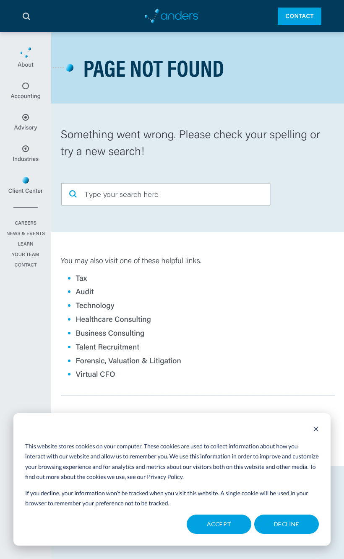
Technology (95, 305)
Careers (25, 223)
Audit (85, 291)
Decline (286, 524)
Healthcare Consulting (113, 319)
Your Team (25, 254)
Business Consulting (110, 333)
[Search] (26, 16)
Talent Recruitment (108, 347)
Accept (219, 524)
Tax (81, 278)
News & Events (25, 233)
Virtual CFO (95, 374)
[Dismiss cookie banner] (316, 430)
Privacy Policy (164, 476)
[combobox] (166, 194)
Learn (25, 244)
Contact (299, 16)
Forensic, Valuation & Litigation (128, 360)
